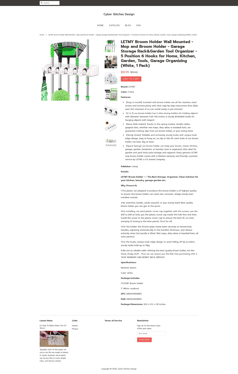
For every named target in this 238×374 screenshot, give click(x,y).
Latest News (46, 320)
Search (75, 325)
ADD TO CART (131, 78)
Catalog (114, 25)
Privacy (75, 329)
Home (100, 25)
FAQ (138, 25)
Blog (128, 25)
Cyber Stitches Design (127, 369)
